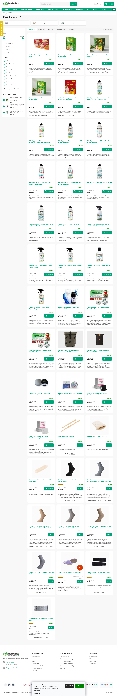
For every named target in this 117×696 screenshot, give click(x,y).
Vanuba (8, 81)
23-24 (94, 500)
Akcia (8, 46)
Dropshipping (92, 661)
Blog (33, 659)
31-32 (109, 500)
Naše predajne (36, 656)
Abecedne (71, 29)
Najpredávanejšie (61, 29)
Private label (92, 663)
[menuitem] (6, 9)
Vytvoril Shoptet (109, 692)
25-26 (99, 500)
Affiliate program (93, 656)
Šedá (46, 637)
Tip (7, 52)
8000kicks (9, 61)
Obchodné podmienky (66, 663)
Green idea (9, 66)
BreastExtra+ (10, 64)
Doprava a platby (65, 656)
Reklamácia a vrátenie (66, 661)
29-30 (46, 546)
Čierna (102, 592)
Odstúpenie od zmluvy (66, 659)
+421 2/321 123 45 (11, 662)
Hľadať (73, 4)
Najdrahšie (50, 29)
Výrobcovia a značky (37, 668)
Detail (80, 445)
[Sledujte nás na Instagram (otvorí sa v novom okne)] (9, 684)
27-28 (104, 500)
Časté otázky (35, 663)
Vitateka (8, 84)
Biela (41, 637)
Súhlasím (79, 686)
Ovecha (9, 78)
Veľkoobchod (92, 659)
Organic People (11, 75)
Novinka (8, 49)
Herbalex (9, 69)
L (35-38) (73, 500)
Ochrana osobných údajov (67, 666)
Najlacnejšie (41, 29)
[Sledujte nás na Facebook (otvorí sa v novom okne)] (5, 684)
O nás (33, 661)
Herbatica (9, 72)
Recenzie (34, 670)
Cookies (62, 668)
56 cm (73, 453)
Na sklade (9, 43)
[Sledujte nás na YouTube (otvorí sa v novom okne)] (13, 684)
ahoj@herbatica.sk (11, 668)
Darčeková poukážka (38, 666)
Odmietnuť (69, 686)
